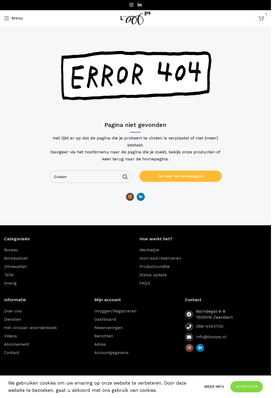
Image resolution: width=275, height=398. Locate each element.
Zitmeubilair (15, 266)
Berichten (103, 336)
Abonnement (16, 344)
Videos (10, 336)
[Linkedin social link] (139, 5)
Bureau (11, 250)
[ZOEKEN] (125, 177)
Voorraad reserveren (160, 258)
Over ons (13, 311)
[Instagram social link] (131, 5)
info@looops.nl (211, 336)
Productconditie (154, 266)
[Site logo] (136, 17)
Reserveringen (108, 327)
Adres (100, 344)
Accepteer (247, 387)
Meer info (214, 387)
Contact (11, 352)
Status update (153, 274)
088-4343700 (209, 326)
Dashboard (105, 319)
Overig (10, 283)
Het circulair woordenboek (30, 327)
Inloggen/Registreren (115, 311)
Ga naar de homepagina (180, 176)
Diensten (12, 319)
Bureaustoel (16, 258)
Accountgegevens (111, 352)
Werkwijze (149, 250)
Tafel (9, 274)
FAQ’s (144, 283)
